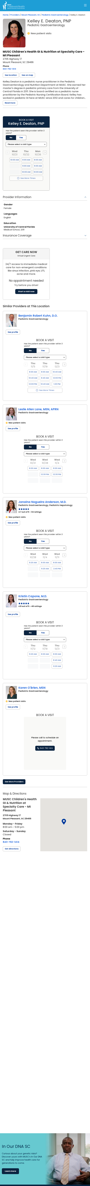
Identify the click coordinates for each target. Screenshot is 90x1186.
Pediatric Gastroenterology (55, 15)
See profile (13, 332)
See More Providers (14, 781)
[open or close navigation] (85, 5)
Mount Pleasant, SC (30, 15)
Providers (15, 15)
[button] (11, 75)
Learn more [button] (10, 1171)
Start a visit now (26, 291)
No (30, 350)
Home (5, 15)
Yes (43, 350)
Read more (10, 103)
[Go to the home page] (14, 5)
